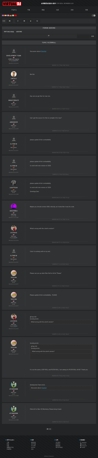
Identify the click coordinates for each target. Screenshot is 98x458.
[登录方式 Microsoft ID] (24, 21)
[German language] (10, 15)
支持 (72, 10)
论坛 (32, 449)
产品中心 (14, 10)
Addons (19, 31)
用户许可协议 (59, 447)
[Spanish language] (5, 15)
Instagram (84, 445)
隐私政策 (58, 445)
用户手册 (33, 444)
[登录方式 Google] (37, 21)
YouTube (83, 444)
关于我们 (58, 442)
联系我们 (58, 444)
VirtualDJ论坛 (9, 31)
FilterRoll (43, 51)
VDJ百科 (33, 445)
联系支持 (33, 442)
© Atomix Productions (49, 456)
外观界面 (9, 449)
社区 (57, 10)
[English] (3, 15)
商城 (43, 10)
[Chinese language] (16, 15)
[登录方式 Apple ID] (30, 21)
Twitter (83, 447)
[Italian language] (13, 15)
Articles (33, 447)
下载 (28, 10)
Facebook (83, 442)
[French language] (8, 15)
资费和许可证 (10, 447)
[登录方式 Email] (10, 21)
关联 (86, 10)
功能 (8, 445)
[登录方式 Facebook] (18, 21)
